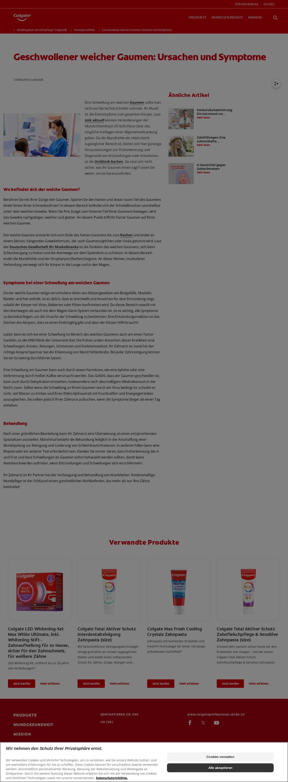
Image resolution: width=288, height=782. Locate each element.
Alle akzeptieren (220, 768)
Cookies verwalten (220, 757)
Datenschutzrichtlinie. (112, 778)
